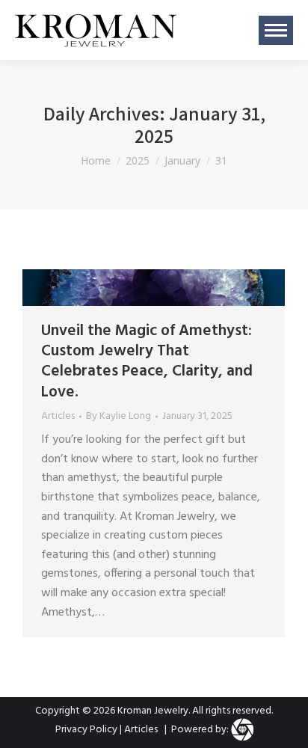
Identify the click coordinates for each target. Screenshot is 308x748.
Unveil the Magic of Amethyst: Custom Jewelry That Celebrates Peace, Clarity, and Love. (147, 362)
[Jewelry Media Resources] (242, 729)
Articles (58, 416)
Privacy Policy (86, 729)
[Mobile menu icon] (276, 30)
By (118, 416)
